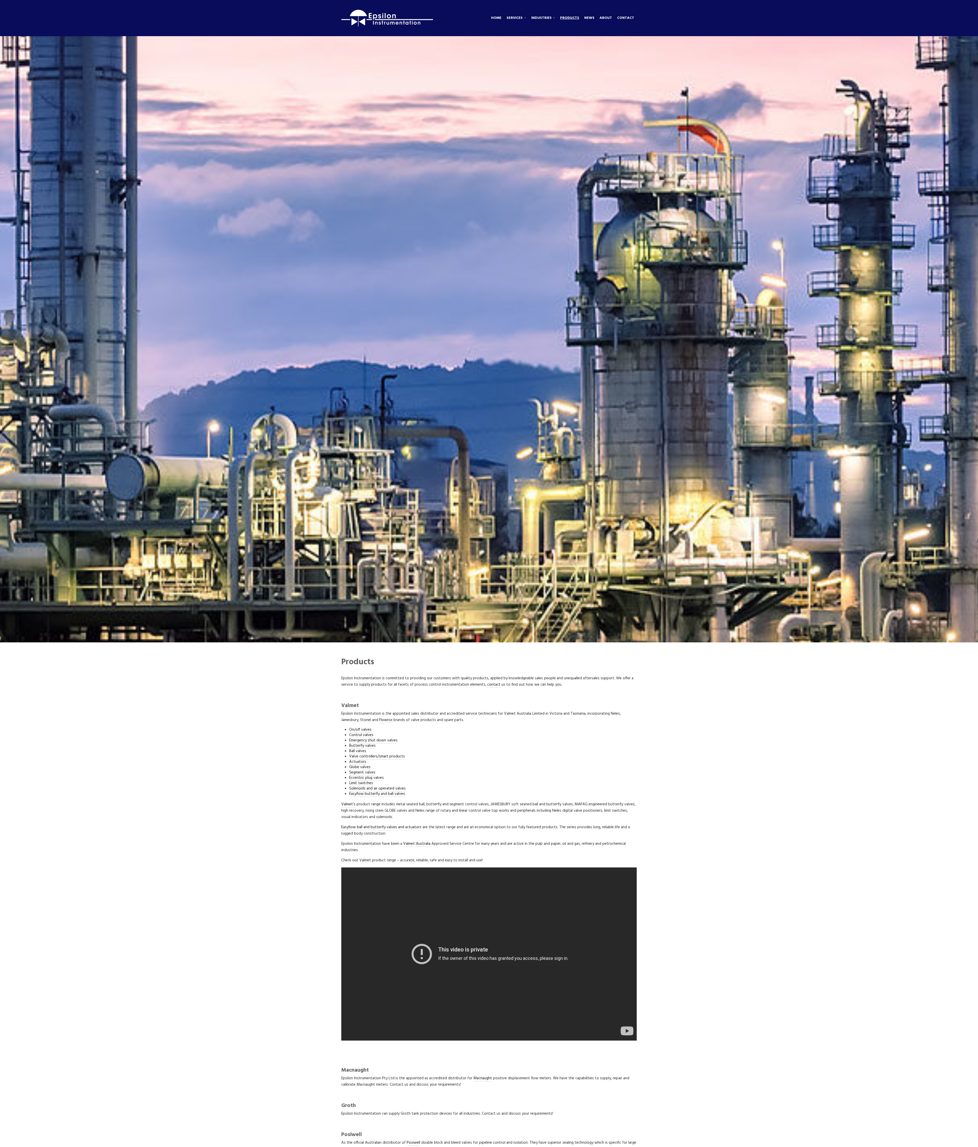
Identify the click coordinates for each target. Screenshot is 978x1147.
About (606, 18)
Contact (625, 18)
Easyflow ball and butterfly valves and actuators (381, 827)
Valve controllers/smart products (377, 756)
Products (569, 18)
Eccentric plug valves (366, 778)
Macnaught (482, 1078)
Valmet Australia (416, 844)
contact (493, 685)
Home (496, 18)
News (589, 18)
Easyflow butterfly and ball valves (377, 794)
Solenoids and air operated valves (377, 788)
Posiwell (413, 1143)
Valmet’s (348, 804)
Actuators (357, 762)
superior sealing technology (570, 1143)
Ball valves (357, 751)
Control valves (361, 735)
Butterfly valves (362, 746)
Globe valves (360, 767)
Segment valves (362, 772)
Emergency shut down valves (373, 740)
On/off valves (360, 730)
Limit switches (361, 783)
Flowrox (385, 720)
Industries (541, 18)
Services (515, 18)
